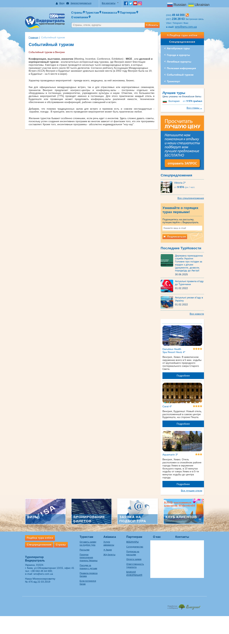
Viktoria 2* (180, 182)
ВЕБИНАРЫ (132, 542)
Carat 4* (167, 406)
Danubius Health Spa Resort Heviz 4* (173, 351)
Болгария (174, 101)
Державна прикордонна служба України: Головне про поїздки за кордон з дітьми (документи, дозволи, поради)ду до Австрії (189, 263)
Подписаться (176, 236)
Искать (153, 25)
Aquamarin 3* (170, 454)
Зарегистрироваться (80, 3)
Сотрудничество (134, 547)
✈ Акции (107, 550)
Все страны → (194, 108)
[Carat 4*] (182, 393)
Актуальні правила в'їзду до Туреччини (189, 283)
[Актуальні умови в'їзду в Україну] (168, 302)
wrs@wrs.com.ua (186, 26)
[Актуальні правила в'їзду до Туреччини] (168, 285)
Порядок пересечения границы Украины (89, 557)
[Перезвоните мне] (187, 14)
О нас (157, 536)
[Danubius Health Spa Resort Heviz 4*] (182, 336)
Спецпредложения (182, 41)
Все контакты (108, 3)
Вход (61, 3)
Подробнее (183, 375)
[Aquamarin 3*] (182, 441)
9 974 (192, 101)
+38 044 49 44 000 (41, 571)
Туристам (86, 536)
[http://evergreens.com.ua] (184, 606)
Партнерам (134, 536)
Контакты (182, 536)
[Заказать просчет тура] (182, 144)
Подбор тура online (184, 35)
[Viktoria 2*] (167, 186)
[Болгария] (165, 101)
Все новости (197, 313)
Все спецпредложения (190, 198)
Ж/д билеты (109, 554)
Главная (33, 37)
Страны (61, 544)
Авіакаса (109, 536)
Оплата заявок (133, 559)
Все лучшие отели (191, 490)
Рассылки (84, 550)
